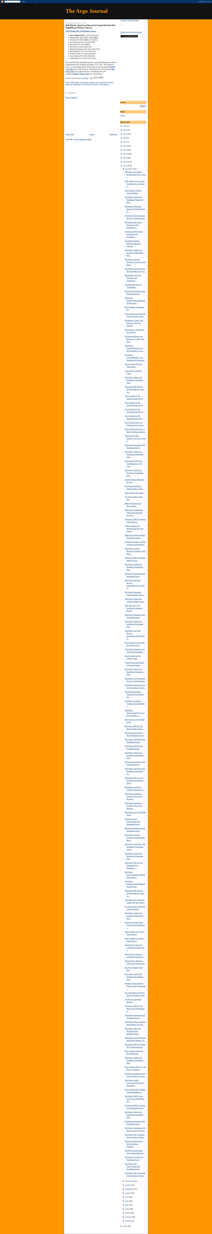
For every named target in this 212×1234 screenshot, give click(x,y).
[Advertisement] (84, 115)
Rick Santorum (104, 84)
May (127, 1205)
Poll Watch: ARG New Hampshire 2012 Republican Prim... (133, 1031)
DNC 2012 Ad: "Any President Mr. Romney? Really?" (134, 608)
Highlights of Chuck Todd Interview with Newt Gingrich (134, 323)
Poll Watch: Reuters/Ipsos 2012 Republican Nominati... (134, 1144)
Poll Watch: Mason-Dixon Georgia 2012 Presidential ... (135, 925)
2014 (125, 154)
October (128, 1185)
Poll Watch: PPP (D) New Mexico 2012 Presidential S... (134, 1008)
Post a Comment (71, 97)
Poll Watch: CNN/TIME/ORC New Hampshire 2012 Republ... (135, 357)
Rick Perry (95, 84)
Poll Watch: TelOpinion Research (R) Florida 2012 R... (135, 209)
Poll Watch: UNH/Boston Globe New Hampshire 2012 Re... (134, 512)
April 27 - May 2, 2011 (81, 74)
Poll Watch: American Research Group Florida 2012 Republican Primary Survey (90, 26)
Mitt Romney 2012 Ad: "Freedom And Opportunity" (133, 278)
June (127, 1201)
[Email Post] (91, 78)
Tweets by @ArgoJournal (129, 20)
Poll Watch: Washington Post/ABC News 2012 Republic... (133, 796)
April (127, 1209)
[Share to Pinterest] (102, 77)
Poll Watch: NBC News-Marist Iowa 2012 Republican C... (133, 225)
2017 (125, 142)
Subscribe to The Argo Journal (131, 32)
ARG (72, 82)
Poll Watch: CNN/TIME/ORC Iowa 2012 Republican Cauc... (134, 348)
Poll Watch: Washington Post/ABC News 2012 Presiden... (133, 805)
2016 (125, 146)
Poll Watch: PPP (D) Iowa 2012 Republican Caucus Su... (134, 389)
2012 (125, 162)
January (128, 1221)
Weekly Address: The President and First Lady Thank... (134, 528)
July (127, 1197)
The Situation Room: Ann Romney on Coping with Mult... (134, 339)
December (129, 169)
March (127, 1213)
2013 (125, 158)
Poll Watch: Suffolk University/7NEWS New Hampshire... (134, 1083)
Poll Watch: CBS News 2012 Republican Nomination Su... (135, 771)
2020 (125, 130)
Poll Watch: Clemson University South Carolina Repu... (135, 837)
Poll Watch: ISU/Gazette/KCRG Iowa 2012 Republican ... (135, 713)
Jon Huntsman (102, 82)
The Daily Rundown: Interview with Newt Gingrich (133, 243)
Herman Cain (93, 82)
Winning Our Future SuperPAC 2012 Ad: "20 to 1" (135, 438)
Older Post (113, 134)
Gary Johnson (84, 82)
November (129, 1181)
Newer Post (70, 134)
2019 (125, 134)
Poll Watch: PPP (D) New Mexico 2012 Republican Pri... (134, 1099)
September (129, 1189)
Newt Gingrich (86, 84)
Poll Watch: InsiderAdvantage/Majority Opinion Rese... (135, 300)
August (128, 1193)
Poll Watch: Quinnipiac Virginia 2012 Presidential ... (135, 703)
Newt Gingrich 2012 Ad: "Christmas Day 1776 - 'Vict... (134, 463)
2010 (125, 1226)
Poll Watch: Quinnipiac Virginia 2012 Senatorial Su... (134, 694)
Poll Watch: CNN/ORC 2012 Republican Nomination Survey (135, 847)
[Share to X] (98, 77)
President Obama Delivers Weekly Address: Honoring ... (135, 986)
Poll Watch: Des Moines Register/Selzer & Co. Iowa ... (135, 174)
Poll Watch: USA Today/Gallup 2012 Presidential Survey (132, 821)
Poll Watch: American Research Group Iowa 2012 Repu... (135, 262)
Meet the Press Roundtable (134, 493)
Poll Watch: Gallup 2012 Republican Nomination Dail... (134, 199)
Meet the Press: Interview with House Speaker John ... (134, 947)
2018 (125, 138)
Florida (77, 82)
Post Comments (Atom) (83, 139)
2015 (125, 150)
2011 (125, 166)
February (128, 1217)
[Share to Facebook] (100, 77)
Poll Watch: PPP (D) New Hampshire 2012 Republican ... (134, 234)
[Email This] (94, 77)
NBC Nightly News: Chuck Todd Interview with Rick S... (135, 184)
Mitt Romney (77, 84)
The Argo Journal (87, 11)
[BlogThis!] (96, 77)
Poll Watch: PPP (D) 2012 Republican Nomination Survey (134, 780)
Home (91, 134)
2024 (125, 126)
